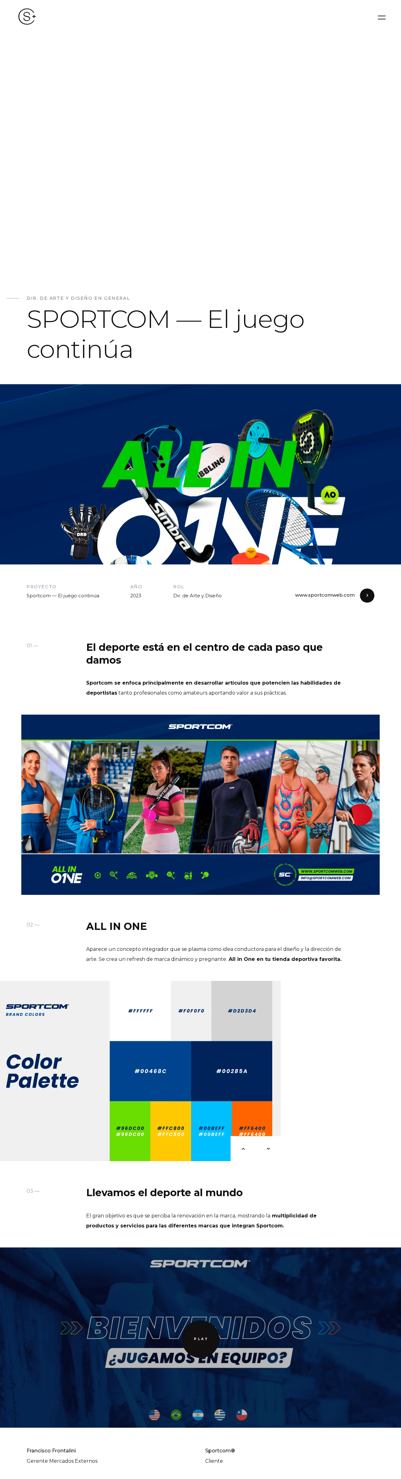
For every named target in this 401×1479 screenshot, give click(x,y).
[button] (243, 1148)
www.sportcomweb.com (325, 595)
